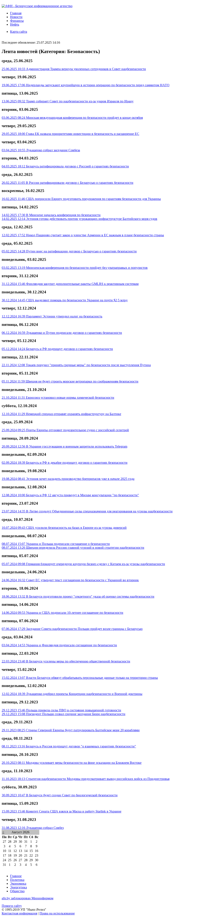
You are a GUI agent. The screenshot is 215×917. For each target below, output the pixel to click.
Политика (17, 880)
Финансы (17, 20)
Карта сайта (18, 31)
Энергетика (18, 887)
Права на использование (57, 913)
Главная (15, 13)
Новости (16, 17)
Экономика (18, 883)
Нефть (14, 24)
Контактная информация (19, 913)
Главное (16, 876)
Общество (17, 891)
